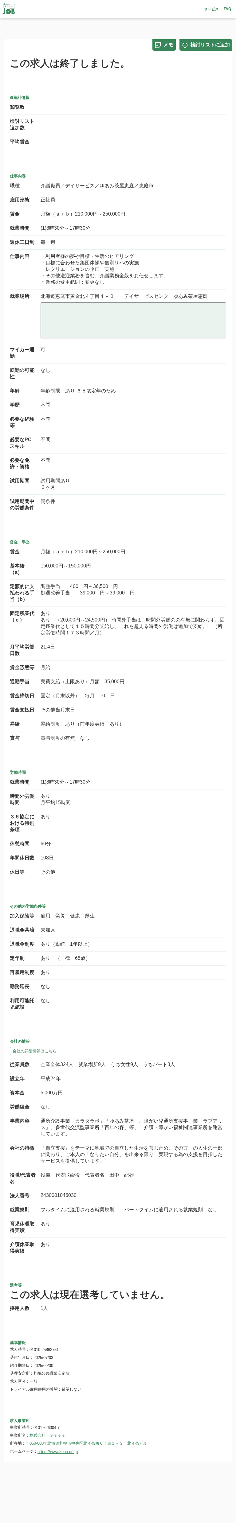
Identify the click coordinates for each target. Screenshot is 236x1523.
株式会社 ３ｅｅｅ (47, 1435)
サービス (211, 9)
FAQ (227, 9)
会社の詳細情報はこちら (35, 1051)
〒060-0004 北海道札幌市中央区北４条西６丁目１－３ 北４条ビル (86, 1443)
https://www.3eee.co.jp (57, 1451)
